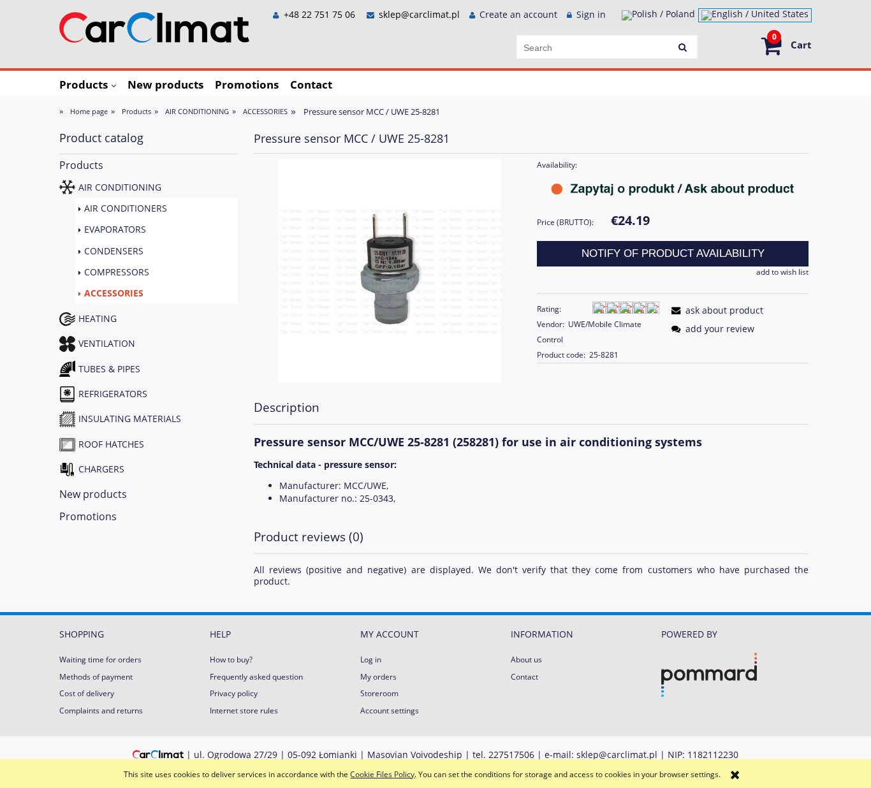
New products (93, 494)
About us (526, 659)
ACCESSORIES (113, 293)
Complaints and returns (101, 710)
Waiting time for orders (100, 659)
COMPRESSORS (116, 272)
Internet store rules (244, 710)
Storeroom (379, 693)
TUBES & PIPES (109, 369)
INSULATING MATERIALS (129, 418)
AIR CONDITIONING (119, 187)
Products (81, 165)
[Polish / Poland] (658, 15)
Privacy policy (234, 693)
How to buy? (231, 659)
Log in (370, 659)
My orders (378, 676)
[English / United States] (755, 15)
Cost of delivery (86, 693)
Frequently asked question (256, 676)
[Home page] (154, 25)
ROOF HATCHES (111, 444)
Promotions (88, 516)
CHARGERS (101, 469)
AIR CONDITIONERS (125, 208)
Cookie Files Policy (382, 774)
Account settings (389, 710)
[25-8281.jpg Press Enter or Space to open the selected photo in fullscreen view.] (389, 270)
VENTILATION (106, 343)
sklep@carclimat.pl (419, 14)
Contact (524, 676)
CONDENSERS (113, 251)
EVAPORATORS (115, 229)
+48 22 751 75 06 (318, 14)
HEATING (97, 318)
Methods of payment (96, 676)
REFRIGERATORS (112, 394)
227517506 (511, 754)
